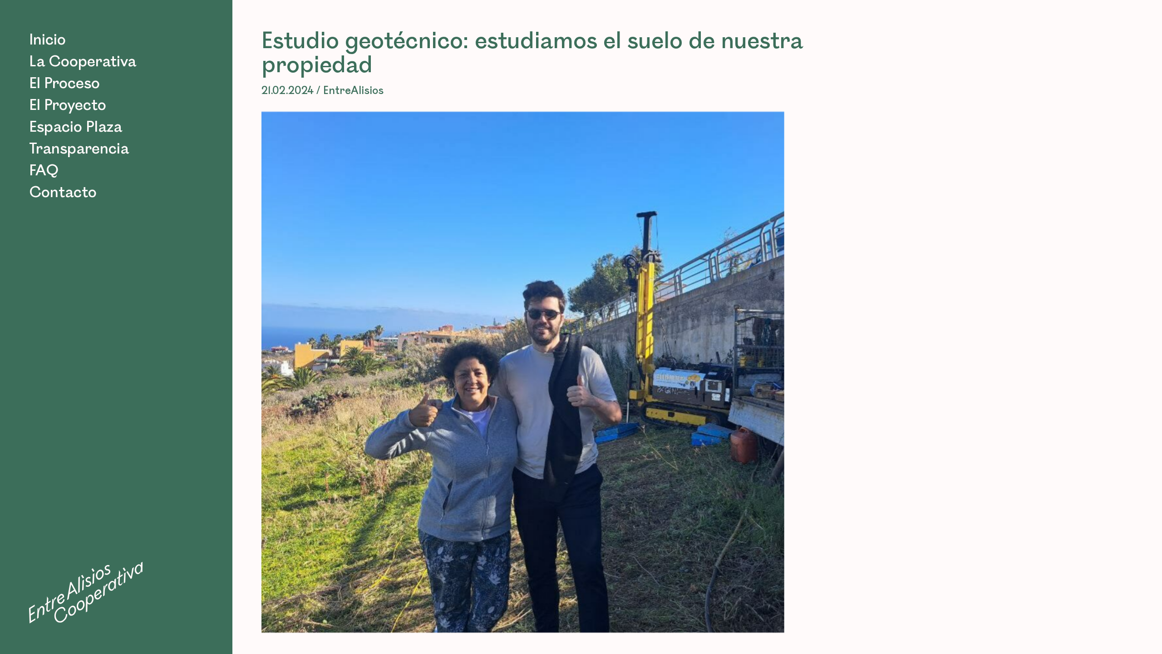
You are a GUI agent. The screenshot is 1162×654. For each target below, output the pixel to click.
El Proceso (64, 83)
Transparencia (79, 149)
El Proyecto (67, 105)
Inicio (47, 40)
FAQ (44, 171)
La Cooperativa (82, 62)
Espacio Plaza (75, 127)
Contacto (63, 192)
